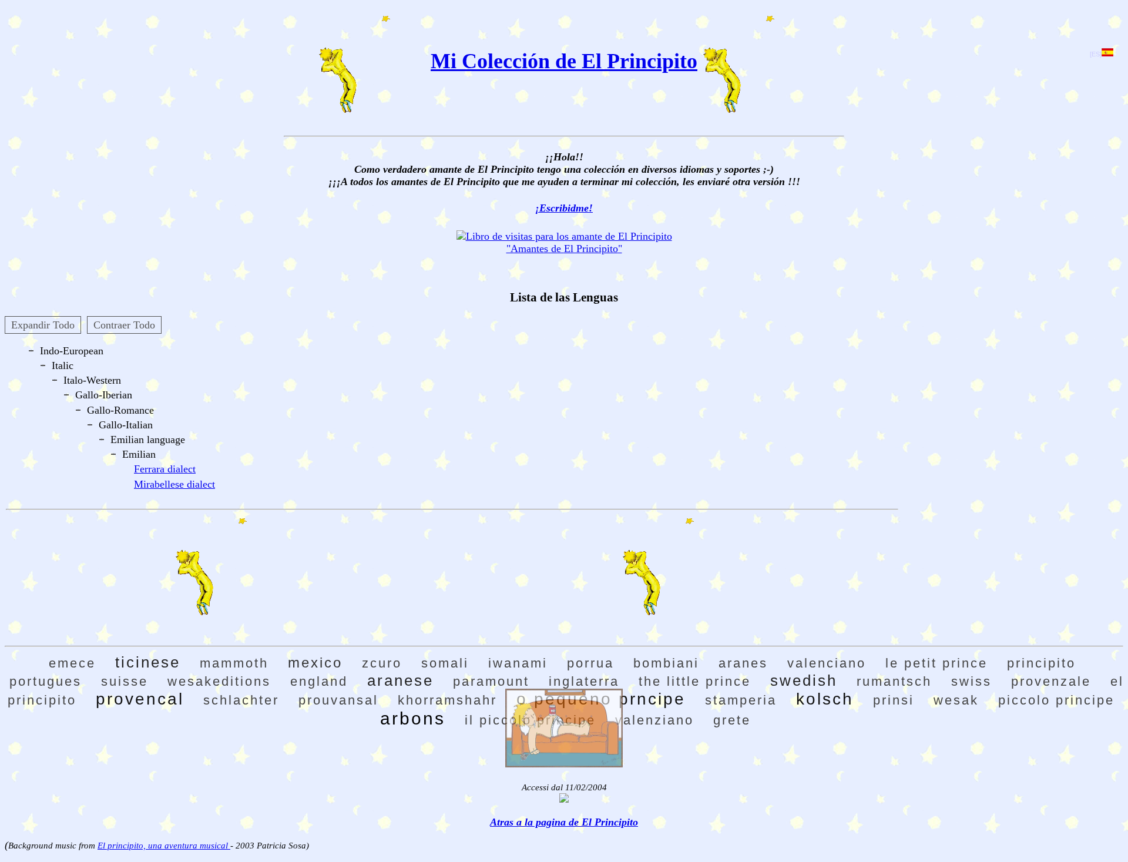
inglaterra (584, 681)
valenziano (654, 720)
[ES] (1096, 54)
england (319, 681)
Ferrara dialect (165, 469)
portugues (45, 681)
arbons (412, 718)
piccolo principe (1056, 700)
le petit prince (936, 663)
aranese (400, 680)
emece (72, 663)
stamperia (741, 700)
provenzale (1051, 681)
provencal (140, 699)
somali (445, 663)
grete (732, 720)
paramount (491, 681)
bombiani (666, 663)
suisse (124, 681)
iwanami (518, 663)
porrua (590, 663)
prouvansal (338, 700)
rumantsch (894, 681)
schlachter (241, 700)
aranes (743, 663)
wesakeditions (219, 681)
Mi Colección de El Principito (564, 61)
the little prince (695, 681)
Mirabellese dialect (174, 484)
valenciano (826, 663)
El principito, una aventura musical (164, 845)
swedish (803, 680)
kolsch (825, 699)
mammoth (234, 663)
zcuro (382, 663)
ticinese (147, 662)
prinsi (893, 700)
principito (1041, 663)
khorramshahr (447, 700)
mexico (315, 662)
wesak (956, 700)
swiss (971, 681)
